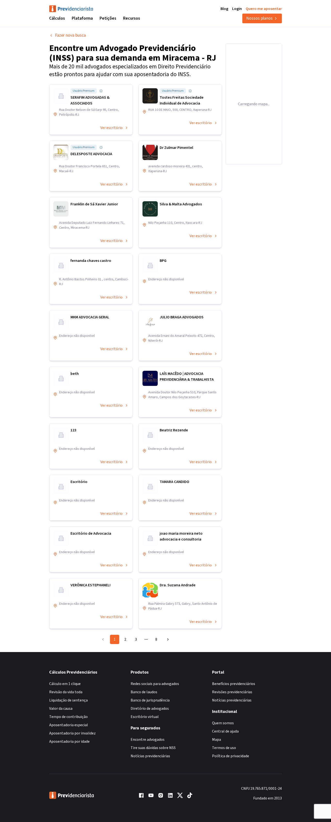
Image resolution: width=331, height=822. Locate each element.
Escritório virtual (145, 717)
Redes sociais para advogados (155, 684)
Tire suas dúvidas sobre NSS (153, 748)
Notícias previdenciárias (150, 756)
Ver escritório (111, 127)
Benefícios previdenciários (233, 684)
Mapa (216, 739)
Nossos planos (259, 18)
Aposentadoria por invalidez (72, 733)
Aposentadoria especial (68, 725)
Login (237, 8)
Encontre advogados (148, 739)
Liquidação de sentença (68, 700)
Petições (108, 18)
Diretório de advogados (150, 708)
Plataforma (82, 18)
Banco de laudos (144, 692)
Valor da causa (60, 708)
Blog (224, 8)
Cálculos (57, 18)
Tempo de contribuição (68, 717)
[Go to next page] (167, 639)
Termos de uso (224, 748)
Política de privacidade (230, 756)
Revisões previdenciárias (232, 692)
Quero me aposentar (264, 8)
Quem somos (223, 723)
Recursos (131, 18)
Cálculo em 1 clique (65, 684)
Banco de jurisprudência (150, 700)
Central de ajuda (225, 731)
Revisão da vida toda (65, 692)
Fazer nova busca (70, 35)
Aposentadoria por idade (69, 741)
